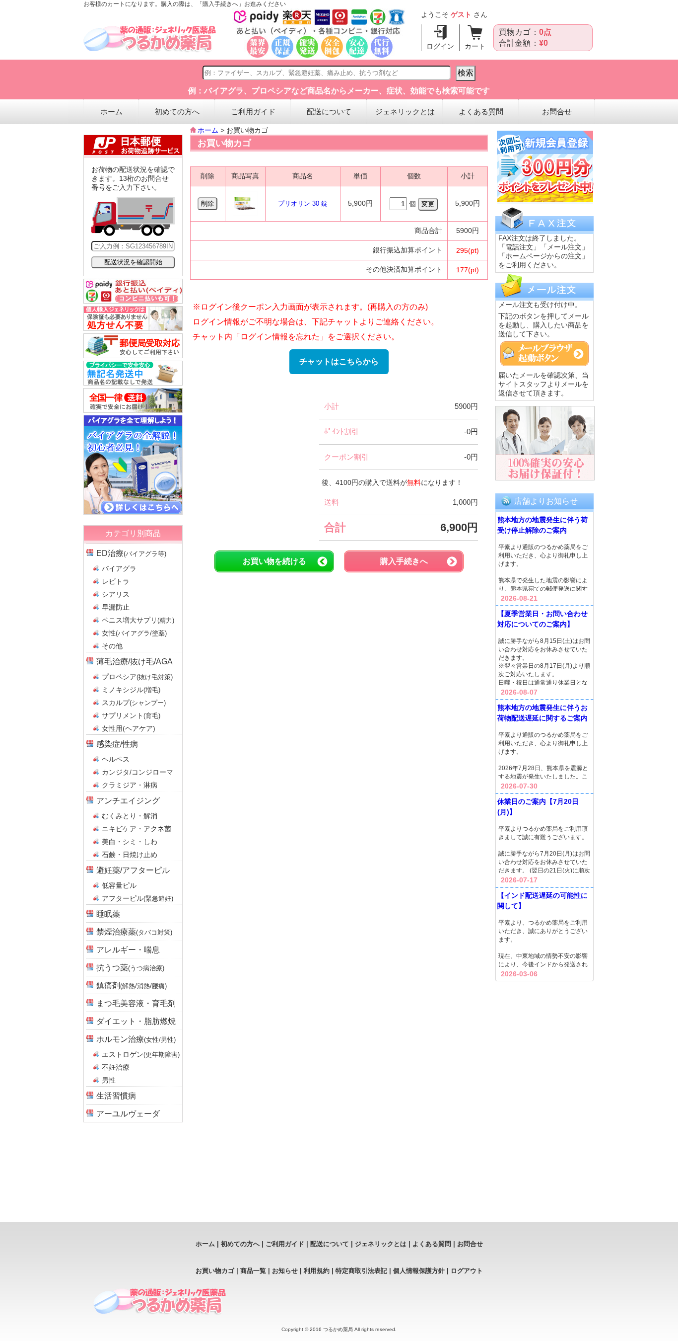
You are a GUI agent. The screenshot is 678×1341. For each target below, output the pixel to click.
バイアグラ (119, 568)
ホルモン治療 (136, 1039)
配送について (329, 111)
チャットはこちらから (339, 361)
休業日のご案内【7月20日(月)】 (538, 806)
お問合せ (557, 111)
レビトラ (116, 581)
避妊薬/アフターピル (133, 870)
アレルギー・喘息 (128, 950)
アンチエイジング (128, 800)
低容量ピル (119, 885)
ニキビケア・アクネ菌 (136, 829)
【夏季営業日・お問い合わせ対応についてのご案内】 (542, 619)
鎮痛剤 (131, 985)
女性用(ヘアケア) (128, 728)
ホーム (111, 111)
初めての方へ (177, 111)
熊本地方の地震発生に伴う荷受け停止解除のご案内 (542, 525)
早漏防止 (116, 607)
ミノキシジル (131, 690)
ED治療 (131, 553)
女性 (134, 633)
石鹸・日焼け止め (129, 855)
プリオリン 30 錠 (303, 203)
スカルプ (134, 703)
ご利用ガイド (253, 111)
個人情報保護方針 (419, 1270)
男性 (109, 1080)
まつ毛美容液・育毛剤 (136, 1003)
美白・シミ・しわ (129, 842)
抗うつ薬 (130, 967)
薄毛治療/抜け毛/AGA (134, 661)
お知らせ (285, 1270)
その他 (112, 646)
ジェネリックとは (405, 111)
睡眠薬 (108, 914)
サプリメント (131, 715)
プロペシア (137, 677)
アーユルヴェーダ (128, 1113)
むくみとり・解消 (129, 816)
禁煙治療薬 (134, 932)
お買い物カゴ (215, 1270)
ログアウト (467, 1270)
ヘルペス (116, 759)
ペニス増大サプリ (138, 620)
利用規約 (317, 1270)
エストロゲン (141, 1054)
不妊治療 (116, 1067)
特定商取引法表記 (361, 1270)
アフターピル (137, 898)
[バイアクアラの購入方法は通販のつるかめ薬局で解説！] (133, 512)
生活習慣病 (116, 1096)
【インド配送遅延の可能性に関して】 (542, 900)
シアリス (116, 594)
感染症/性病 (117, 744)
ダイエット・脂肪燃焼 (136, 1021)
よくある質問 (481, 111)
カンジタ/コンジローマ (137, 772)
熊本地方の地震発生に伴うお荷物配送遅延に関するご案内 (542, 713)
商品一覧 (253, 1270)
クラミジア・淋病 (129, 785)
